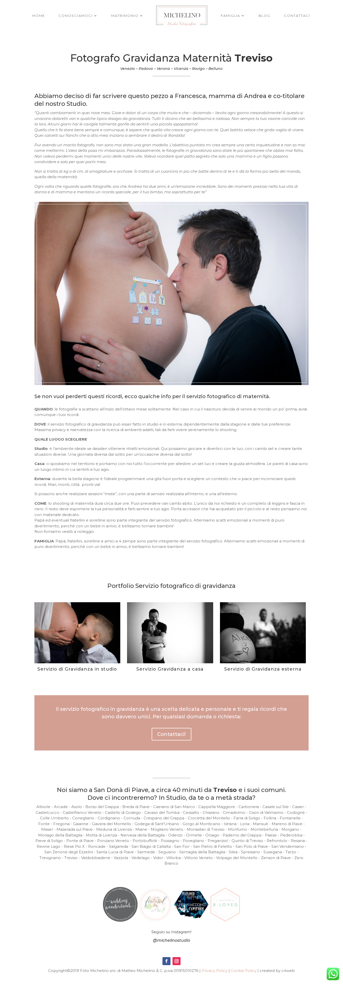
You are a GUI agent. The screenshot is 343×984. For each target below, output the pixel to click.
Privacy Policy (214, 970)
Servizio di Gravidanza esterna (263, 669)
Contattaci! (171, 734)
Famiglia (230, 16)
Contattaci (297, 16)
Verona (163, 68)
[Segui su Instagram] (177, 961)
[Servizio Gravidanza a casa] (170, 632)
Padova (146, 68)
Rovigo (198, 68)
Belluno (215, 68)
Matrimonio (125, 16)
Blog (264, 16)
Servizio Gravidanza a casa (170, 669)
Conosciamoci (76, 16)
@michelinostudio (171, 940)
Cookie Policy (243, 970)
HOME (38, 16)
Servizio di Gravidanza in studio (77, 669)
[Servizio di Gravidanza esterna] (263, 632)
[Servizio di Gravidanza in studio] (77, 632)
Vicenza (181, 68)
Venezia (127, 68)
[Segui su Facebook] (166, 961)
